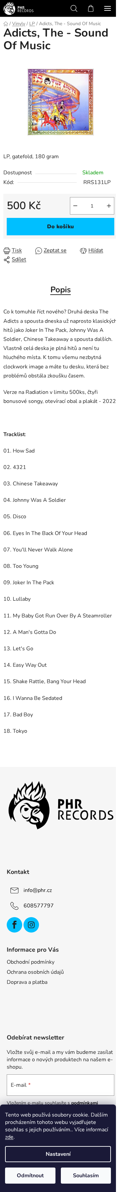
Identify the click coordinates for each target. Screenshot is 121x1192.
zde (9, 1137)
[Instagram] (31, 925)
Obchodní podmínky (30, 962)
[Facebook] (14, 925)
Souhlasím (86, 1175)
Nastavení (58, 1154)
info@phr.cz (38, 890)
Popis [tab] (60, 289)
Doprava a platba (27, 982)
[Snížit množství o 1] (75, 205)
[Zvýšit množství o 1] (109, 205)
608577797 (39, 905)
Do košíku (60, 226)
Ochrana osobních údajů (35, 972)
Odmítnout (30, 1175)
